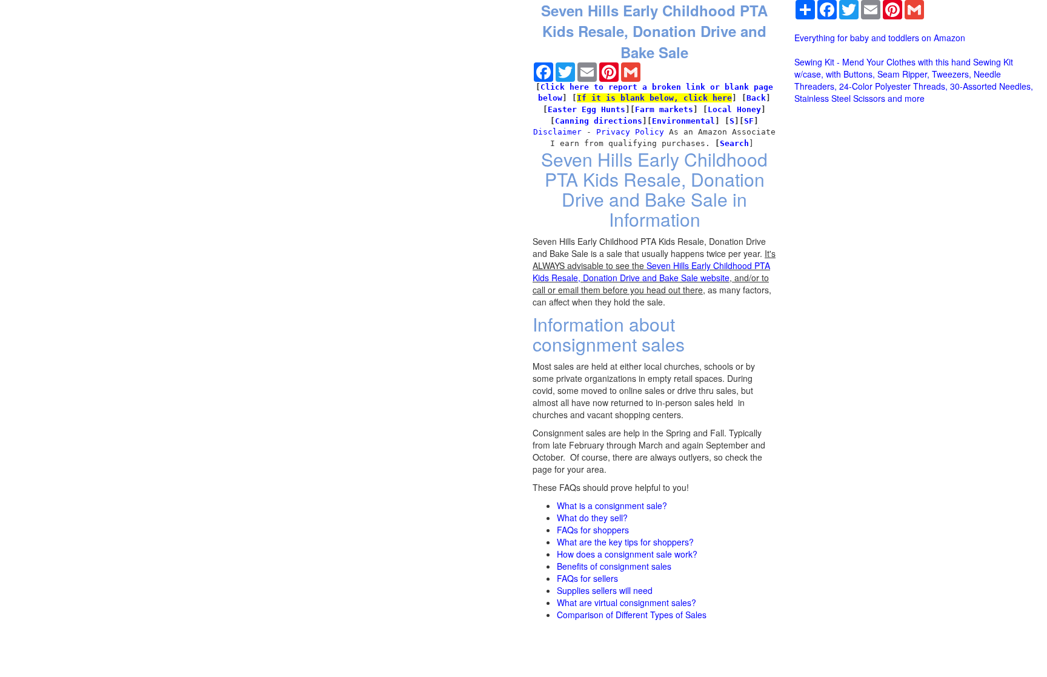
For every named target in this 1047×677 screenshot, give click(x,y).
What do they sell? (592, 518)
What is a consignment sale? (612, 505)
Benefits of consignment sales (614, 566)
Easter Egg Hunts (586, 109)
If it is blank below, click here (654, 97)
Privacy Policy (630, 131)
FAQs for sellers (587, 578)
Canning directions (598, 120)
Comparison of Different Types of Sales (631, 615)
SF (749, 120)
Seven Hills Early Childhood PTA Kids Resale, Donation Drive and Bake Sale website (651, 271)
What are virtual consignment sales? (626, 602)
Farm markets (664, 109)
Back (756, 97)
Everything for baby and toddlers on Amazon (879, 38)
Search (734, 143)
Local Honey (734, 109)
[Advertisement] (118, 45)
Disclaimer (557, 131)
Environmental (683, 120)
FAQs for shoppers (593, 530)
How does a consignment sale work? (627, 554)
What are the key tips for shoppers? (625, 542)
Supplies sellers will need (605, 590)
